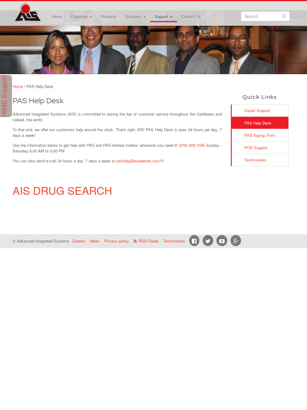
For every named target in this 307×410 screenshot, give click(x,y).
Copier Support (257, 110)
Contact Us (191, 16)
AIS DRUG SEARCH (62, 190)
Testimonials (255, 160)
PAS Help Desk (257, 123)
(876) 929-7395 (192, 145)
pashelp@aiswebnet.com (138, 161)
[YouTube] (221, 240)
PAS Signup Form (260, 135)
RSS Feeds (149, 241)
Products (108, 16)
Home (57, 16)
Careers (78, 241)
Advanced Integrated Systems (42, 8)
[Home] (28, 12)
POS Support (255, 147)
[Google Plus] (236, 240)
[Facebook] (194, 240)
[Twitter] (208, 240)
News (95, 241)
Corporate (80, 16)
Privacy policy (116, 241)
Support (162, 16)
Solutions (134, 16)
